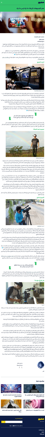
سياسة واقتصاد (41, 430)
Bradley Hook (38, 158)
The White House (37, 90)
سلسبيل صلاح (19, 363)
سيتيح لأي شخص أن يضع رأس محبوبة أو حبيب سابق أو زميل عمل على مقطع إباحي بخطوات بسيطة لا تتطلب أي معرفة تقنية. (23, 109)
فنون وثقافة (42, 434)
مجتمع (42, 36)
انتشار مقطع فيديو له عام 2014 (7, 256)
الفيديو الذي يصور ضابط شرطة (33, 272)
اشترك (3, 421)
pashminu (39, 226)
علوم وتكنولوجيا (37, 36)
